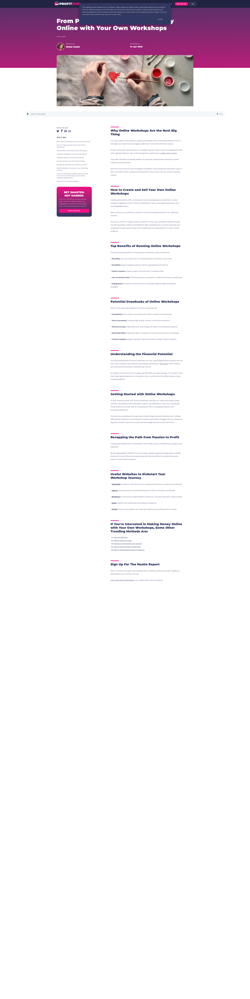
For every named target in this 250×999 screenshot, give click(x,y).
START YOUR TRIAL (74, 210)
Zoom (114, 503)
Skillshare (116, 497)
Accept (160, 19)
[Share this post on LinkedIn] (65, 131)
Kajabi (114, 509)
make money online (169, 153)
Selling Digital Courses (122, 540)
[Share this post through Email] (69, 131)
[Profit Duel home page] (68, 4)
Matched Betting (120, 537)
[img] (217, 114)
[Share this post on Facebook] (62, 130)
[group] (125, 114)
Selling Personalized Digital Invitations (129, 550)
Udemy (115, 490)
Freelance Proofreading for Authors (127, 544)
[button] (28, 114)
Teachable (164, 364)
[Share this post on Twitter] (58, 131)
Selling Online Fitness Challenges (127, 547)
